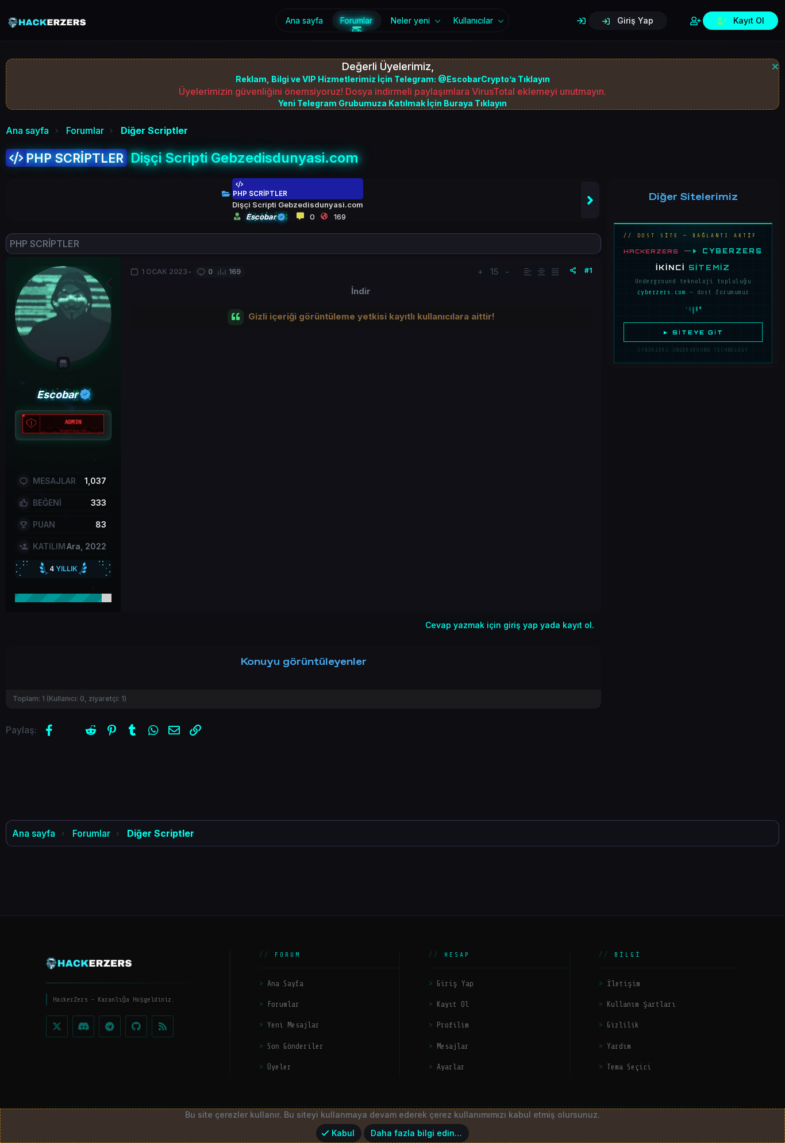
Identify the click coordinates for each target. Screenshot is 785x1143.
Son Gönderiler (295, 1046)
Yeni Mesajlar (293, 1025)
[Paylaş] (573, 270)
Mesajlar (453, 1046)
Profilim (453, 1025)
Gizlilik (623, 1025)
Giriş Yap (455, 983)
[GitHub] (136, 1026)
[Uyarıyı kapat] (774, 65)
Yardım (619, 1046)
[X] (57, 1026)
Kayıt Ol (453, 1004)
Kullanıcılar (473, 20)
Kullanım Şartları (641, 1004)
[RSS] (163, 1026)
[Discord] (83, 1026)
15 (494, 271)
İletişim (623, 983)
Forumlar (356, 20)
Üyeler (279, 1067)
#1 (588, 270)
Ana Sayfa (285, 983)
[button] (437, 20)
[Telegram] (110, 1026)
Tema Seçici (629, 1067)
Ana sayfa (304, 20)
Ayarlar (451, 1067)
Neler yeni (410, 20)
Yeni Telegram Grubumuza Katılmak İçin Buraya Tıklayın (392, 103)
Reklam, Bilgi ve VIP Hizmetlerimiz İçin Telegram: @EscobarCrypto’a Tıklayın (393, 79)
